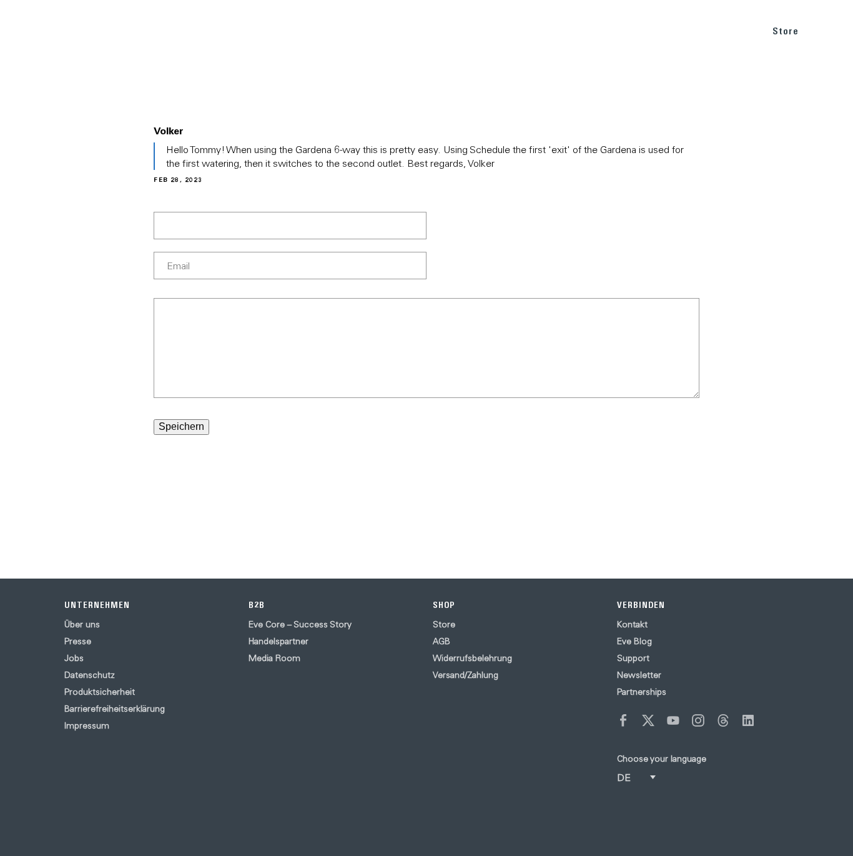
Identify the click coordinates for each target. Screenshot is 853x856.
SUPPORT (724, 30)
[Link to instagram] (698, 720)
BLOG (670, 30)
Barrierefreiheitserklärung (114, 708)
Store (785, 31)
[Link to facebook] (623, 720)
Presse (77, 641)
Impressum (86, 725)
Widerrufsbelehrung (472, 658)
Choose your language (661, 758)
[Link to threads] (723, 720)
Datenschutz (89, 674)
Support (633, 658)
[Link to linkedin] (748, 720)
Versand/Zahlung (465, 674)
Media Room (274, 658)
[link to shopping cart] (829, 29)
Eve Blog (634, 641)
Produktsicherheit (99, 691)
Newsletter (639, 674)
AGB (441, 641)
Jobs (74, 658)
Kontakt (632, 624)
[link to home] (37, 31)
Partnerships (641, 691)
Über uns (82, 624)
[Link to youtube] (673, 720)
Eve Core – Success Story (300, 624)
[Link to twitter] (648, 720)
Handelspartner (278, 641)
